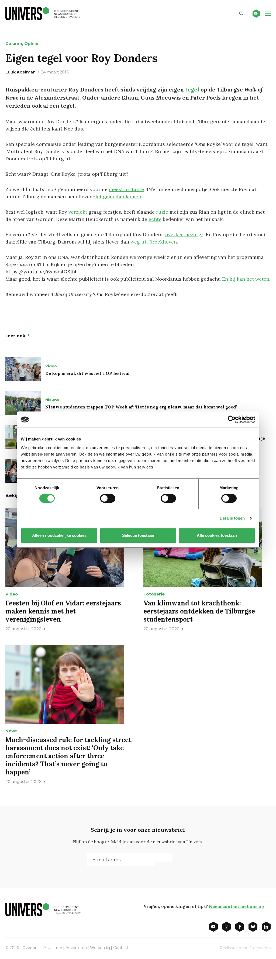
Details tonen (232, 518)
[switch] (107, 498)
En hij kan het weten (245, 279)
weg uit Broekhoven (153, 242)
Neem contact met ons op (236, 906)
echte (155, 219)
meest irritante (126, 189)
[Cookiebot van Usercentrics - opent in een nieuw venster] (231, 419)
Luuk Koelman (20, 72)
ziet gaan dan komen (117, 196)
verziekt (77, 212)
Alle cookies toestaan (217, 535)
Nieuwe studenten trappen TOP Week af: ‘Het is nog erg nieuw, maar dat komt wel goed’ (141, 407)
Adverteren (76, 948)
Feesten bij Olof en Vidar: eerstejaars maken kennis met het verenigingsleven (63, 611)
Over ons (30, 948)
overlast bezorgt (184, 234)
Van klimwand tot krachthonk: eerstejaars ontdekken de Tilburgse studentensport (199, 611)
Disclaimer (52, 948)
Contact (120, 948)
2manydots (260, 948)
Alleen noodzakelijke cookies (59, 535)
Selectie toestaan (138, 535)
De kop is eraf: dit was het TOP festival (87, 373)
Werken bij (100, 948)
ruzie (162, 212)
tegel (192, 89)
